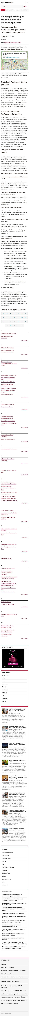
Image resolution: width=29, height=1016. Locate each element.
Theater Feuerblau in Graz (7, 604)
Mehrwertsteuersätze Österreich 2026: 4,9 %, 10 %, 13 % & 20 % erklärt (17, 710)
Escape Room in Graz (6, 406)
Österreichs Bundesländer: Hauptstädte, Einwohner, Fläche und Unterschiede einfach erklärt (13, 909)
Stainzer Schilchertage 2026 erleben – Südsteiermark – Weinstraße (11, 925)
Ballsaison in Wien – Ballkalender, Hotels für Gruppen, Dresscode (13, 930)
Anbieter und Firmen (7, 852)
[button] (14, 60)
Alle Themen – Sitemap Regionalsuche (11, 977)
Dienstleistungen (6, 858)
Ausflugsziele (9, 10)
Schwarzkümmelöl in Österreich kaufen (17, 761)
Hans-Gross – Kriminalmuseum (9, 449)
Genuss (4, 861)
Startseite (3, 964)
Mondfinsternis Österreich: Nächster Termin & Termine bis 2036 (17, 745)
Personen (4, 870)
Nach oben (24, 340)
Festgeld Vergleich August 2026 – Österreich (13, 990)
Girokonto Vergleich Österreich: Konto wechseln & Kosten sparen (17, 810)
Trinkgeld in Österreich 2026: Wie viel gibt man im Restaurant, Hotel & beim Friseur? (18, 777)
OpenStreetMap (19, 69)
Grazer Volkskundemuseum (8, 439)
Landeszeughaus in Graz (7, 510)
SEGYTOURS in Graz (6, 581)
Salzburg (4, 692)
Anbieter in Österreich (7, 967)
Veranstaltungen (6, 879)
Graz (3, 681)
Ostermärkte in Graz (6, 558)
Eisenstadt (5, 684)
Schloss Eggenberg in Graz (8, 568)
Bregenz (4, 701)
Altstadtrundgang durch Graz (8, 333)
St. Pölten (4, 686)
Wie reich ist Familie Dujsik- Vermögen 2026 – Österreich (14, 917)
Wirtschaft (16, 10)
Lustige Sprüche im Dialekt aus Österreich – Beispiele (13, 938)
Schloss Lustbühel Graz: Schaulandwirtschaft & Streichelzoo (7, 572)
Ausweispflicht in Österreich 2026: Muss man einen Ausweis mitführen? (13, 934)
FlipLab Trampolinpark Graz (8, 421)
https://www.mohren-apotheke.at (12, 42)
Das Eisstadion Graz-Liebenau (8, 375)
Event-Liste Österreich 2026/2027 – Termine (13, 913)
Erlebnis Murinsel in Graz (7, 404)
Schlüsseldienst (6, 873)
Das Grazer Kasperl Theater (8, 382)
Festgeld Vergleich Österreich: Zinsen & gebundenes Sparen (16, 829)
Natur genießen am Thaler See (9, 544)
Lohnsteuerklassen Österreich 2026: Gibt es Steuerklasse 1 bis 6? (17, 726)
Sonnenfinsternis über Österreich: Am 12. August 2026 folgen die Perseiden (12, 895)
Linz (3, 695)
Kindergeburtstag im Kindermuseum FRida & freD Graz (8, 487)
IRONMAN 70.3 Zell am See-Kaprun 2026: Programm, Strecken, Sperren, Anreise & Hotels (14, 943)
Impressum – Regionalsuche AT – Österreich (13, 970)
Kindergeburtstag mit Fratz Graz (9, 500)
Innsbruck (4, 698)
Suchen (25, 6)
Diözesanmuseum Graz (7, 394)
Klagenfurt (5, 689)
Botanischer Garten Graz (7, 347)
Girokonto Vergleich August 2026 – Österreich (14, 994)
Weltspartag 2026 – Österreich (9, 1003)
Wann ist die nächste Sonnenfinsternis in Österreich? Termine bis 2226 (12, 899)
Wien (3, 678)
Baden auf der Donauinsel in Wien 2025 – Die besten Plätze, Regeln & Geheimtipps (13, 921)
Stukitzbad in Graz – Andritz (8, 592)
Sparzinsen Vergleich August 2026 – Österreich (14, 997)
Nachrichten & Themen (8, 867)
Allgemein (4, 849)
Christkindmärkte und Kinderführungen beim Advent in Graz (9, 363)
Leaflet (13, 69)
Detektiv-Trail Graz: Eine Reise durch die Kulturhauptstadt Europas (8, 390)
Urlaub (4, 876)
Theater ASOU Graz (6, 602)
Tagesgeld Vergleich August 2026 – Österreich (14, 1000)
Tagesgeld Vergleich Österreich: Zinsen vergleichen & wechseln (17, 793)
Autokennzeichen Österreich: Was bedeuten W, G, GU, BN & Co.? (14, 904)
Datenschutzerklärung (7, 973)
